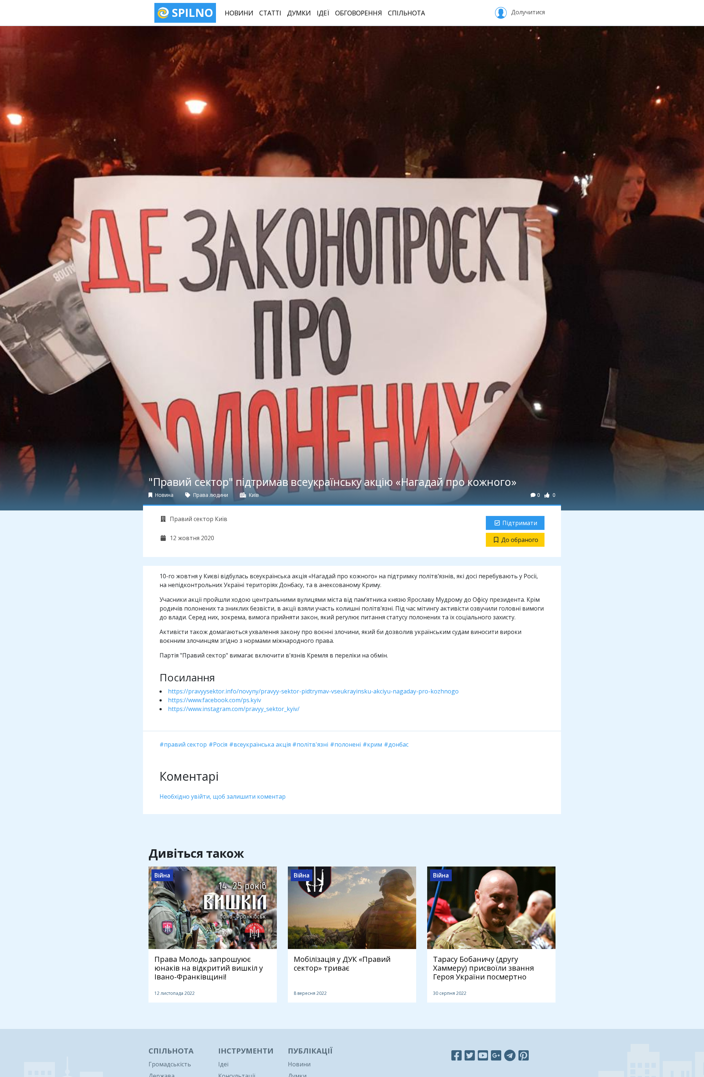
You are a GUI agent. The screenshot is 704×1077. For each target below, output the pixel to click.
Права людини (210, 494)
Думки (299, 12)
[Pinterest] (523, 1055)
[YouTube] (483, 1055)
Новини (239, 12)
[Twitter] (470, 1055)
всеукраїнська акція (262, 744)
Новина (163, 494)
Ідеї (323, 12)
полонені (347, 744)
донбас (398, 744)
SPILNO (191, 12)
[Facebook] (456, 1055)
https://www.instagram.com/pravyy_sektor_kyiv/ (234, 709)
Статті (270, 12)
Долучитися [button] (527, 12)
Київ (253, 494)
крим (374, 744)
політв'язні (312, 744)
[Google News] (496, 1055)
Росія (220, 744)
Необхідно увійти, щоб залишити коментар (223, 796)
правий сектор (185, 744)
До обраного (519, 540)
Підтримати (519, 523)
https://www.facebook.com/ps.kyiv (214, 700)
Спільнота (406, 12)
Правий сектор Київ (197, 519)
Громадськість (169, 1064)
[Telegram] (510, 1055)
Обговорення (358, 12)
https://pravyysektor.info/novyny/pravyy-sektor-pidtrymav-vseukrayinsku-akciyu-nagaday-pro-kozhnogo (313, 691)
